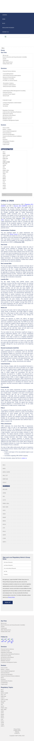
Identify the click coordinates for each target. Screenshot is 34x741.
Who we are (4, 623)
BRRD (4, 521)
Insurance (3, 679)
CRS (4, 528)
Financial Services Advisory (7, 649)
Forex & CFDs (4, 667)
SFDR (4, 514)
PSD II (4, 531)
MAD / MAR (5, 507)
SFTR (4, 510)
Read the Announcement (16, 4)
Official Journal (13, 234)
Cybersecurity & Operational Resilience (10, 654)
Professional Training (6, 655)
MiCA (4, 465)
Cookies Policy (17, 730)
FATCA (4, 524)
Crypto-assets (4, 684)
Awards (2, 626)
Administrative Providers (6, 681)
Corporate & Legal (5, 650)
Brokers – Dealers (5, 669)
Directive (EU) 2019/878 (20, 206)
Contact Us (17, 733)
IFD (2, 220)
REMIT (4, 517)
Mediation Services (5, 660)
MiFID (4, 468)
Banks (2, 677)
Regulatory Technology (6, 652)
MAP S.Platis (12, 9)
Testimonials (4, 628)
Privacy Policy (17, 729)
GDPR (4, 535)
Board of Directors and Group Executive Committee (13, 625)
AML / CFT (5, 475)
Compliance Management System (9, 662)
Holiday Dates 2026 (5, 631)
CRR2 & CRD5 (6, 486)
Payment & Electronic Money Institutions (10, 676)
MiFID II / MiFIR (6, 472)
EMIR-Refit (5, 479)
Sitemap (17, 731)
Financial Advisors (5, 672)
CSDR (4, 538)
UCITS (4, 500)
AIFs (4, 496)
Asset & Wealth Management (8, 671)
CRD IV (4, 482)
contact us (24, 458)
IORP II (4, 541)
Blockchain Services (5, 659)
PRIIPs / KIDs (6, 503)
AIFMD (4, 493)
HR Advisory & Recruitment (7, 657)
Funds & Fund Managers (7, 674)
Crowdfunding (4, 682)
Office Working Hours (6, 630)
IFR (24, 218)
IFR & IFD (5, 489)
